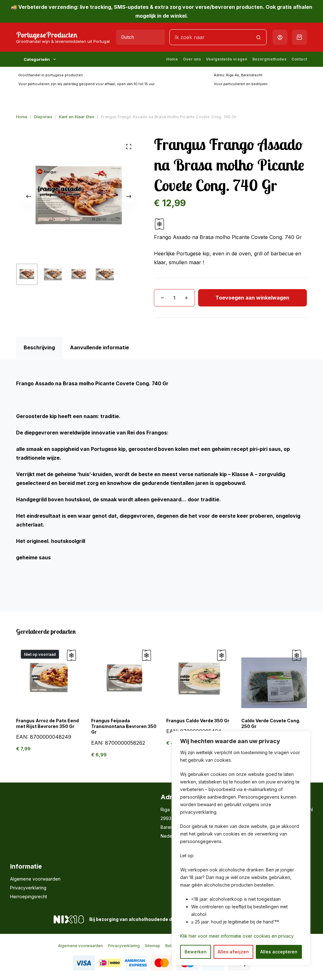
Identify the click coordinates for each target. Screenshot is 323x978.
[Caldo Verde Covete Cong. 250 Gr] (274, 678)
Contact (299, 59)
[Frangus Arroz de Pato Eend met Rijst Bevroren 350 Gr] (49, 678)
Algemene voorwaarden (35, 879)
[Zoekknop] (258, 37)
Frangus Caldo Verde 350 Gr (197, 720)
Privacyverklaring (28, 887)
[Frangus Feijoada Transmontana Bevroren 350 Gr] (124, 678)
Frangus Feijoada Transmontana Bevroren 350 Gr (123, 726)
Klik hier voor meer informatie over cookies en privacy (237, 936)
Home (172, 59)
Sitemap (152, 945)
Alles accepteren (278, 951)
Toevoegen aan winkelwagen (252, 297)
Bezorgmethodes (269, 59)
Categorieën (37, 59)
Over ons (192, 59)
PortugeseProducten (47, 34)
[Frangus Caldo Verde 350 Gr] (199, 678)
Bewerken (196, 951)
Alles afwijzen (233, 951)
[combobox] (210, 37)
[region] (241, 848)
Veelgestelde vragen (226, 59)
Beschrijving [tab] (39, 347)
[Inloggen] (280, 37)
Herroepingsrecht (28, 896)
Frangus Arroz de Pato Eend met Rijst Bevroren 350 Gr (47, 723)
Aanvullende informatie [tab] (99, 347)
